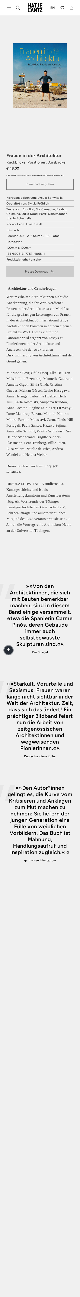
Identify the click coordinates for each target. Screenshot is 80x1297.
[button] (8, 650)
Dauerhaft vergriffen (40, 184)
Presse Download (36, 271)
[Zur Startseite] (35, 7)
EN (52, 8)
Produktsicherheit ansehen (24, 259)
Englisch (51, 466)
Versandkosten (24, 175)
